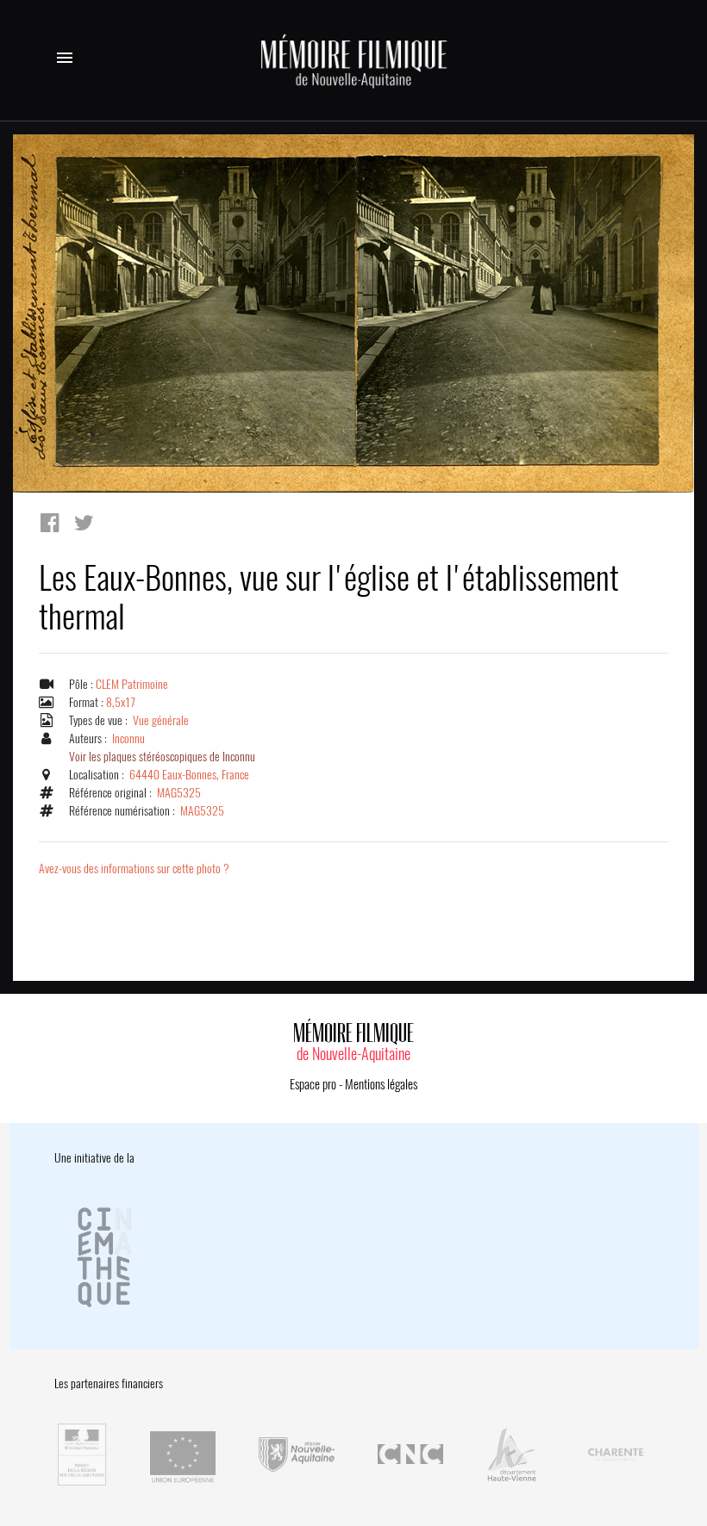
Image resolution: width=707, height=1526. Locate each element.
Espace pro (313, 1084)
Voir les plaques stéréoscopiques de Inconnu (162, 756)
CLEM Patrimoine (132, 684)
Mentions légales (381, 1084)
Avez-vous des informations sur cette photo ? (134, 868)
